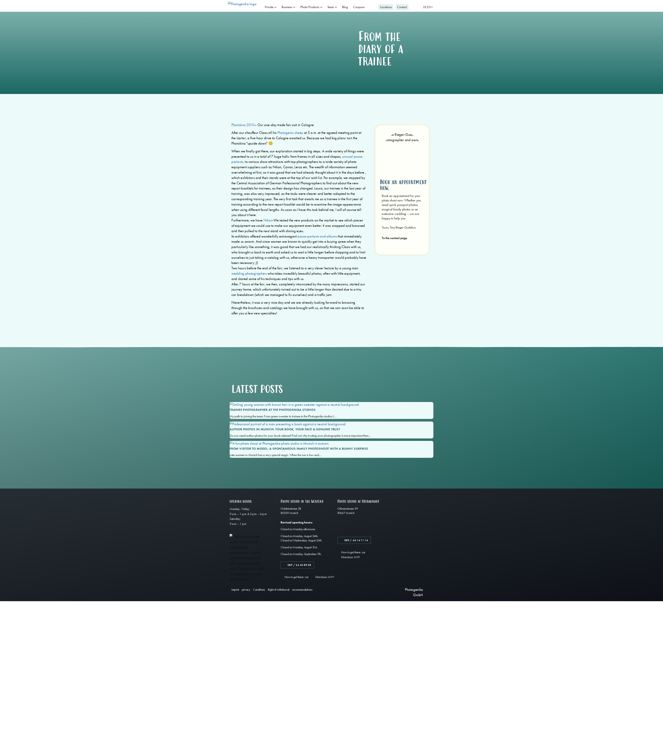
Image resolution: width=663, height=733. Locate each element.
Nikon (267, 220)
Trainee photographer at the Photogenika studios (273, 410)
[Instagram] (381, 589)
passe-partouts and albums (317, 236)
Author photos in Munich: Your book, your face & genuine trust (285, 429)
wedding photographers (249, 273)
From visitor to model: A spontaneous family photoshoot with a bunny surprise (299, 449)
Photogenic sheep (290, 132)
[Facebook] (374, 589)
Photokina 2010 (242, 125)
